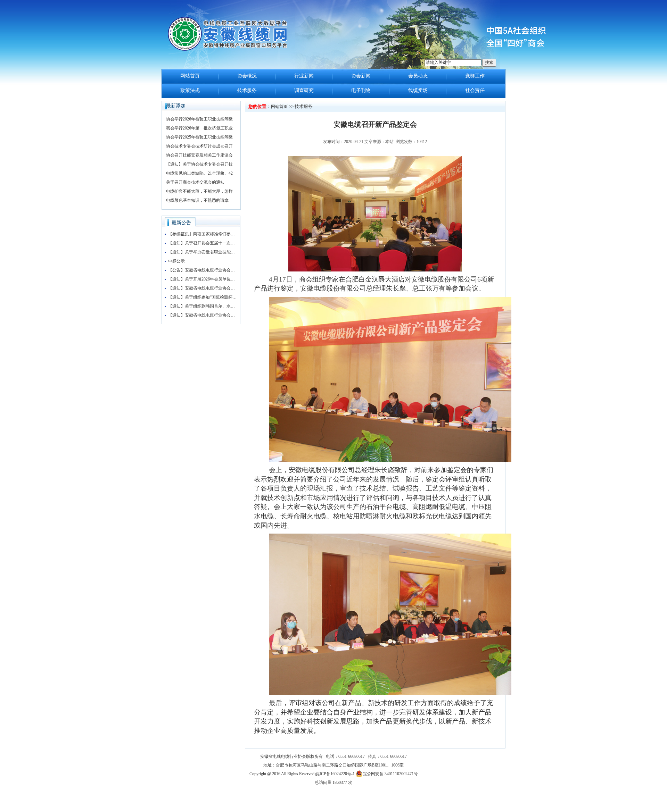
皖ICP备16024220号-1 (335, 773)
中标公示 (176, 261)
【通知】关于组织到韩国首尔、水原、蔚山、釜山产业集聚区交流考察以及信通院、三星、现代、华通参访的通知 (203, 306)
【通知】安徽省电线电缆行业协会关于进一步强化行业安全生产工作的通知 (203, 288)
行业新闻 (304, 75)
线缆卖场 (418, 90)
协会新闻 (361, 75)
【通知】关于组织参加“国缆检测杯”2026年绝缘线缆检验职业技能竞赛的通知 (203, 297)
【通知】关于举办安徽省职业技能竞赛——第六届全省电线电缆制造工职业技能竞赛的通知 (203, 252)
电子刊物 (361, 90)
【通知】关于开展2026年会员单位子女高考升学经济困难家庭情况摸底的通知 (203, 279)
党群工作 (475, 75)
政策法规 (190, 90)
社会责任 (475, 90)
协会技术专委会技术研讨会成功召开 (199, 146)
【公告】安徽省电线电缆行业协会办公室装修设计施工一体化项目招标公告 (203, 270)
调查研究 (304, 90)
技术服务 (247, 90)
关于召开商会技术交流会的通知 (195, 182)
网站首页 (190, 75)
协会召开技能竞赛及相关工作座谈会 (199, 155)
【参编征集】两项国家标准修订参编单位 (203, 234)
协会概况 (247, 75)
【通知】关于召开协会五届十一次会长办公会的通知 (203, 243)
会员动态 (418, 75)
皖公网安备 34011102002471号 (390, 773)
